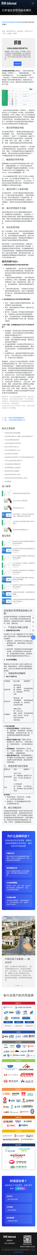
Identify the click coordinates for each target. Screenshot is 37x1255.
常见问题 (9, 22)
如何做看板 (6, 481)
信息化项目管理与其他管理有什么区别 (14, 478)
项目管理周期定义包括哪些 (11, 467)
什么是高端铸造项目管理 (10, 440)
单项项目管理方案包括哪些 (11, 433)
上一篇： (13, 418)
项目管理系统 (16, 22)
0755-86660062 (9, 1243)
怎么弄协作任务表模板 (10, 454)
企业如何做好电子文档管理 (11, 443)
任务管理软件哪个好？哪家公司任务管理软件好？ (18, 436)
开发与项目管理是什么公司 (11, 450)
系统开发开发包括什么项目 (11, 474)
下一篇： (13, 420)
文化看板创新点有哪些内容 (11, 464)
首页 (3, 22)
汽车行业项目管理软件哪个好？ (12, 460)
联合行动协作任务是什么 (10, 447)
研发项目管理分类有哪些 (10, 471)
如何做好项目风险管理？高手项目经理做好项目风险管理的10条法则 (18, 457)
